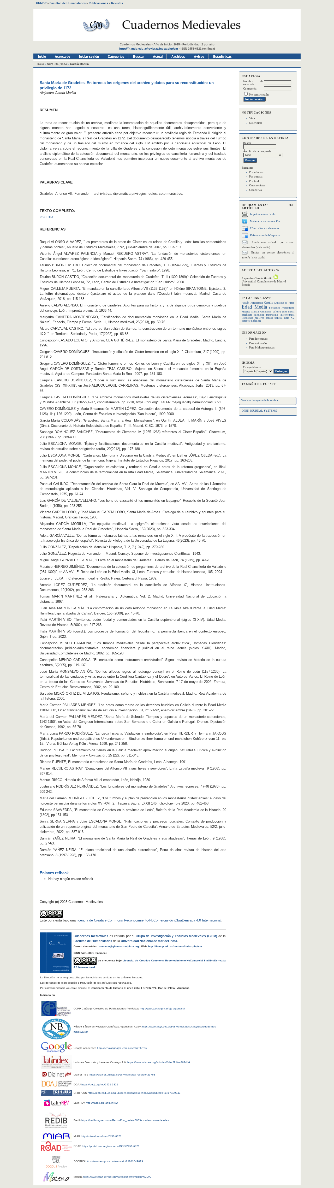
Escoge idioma (252, 367)
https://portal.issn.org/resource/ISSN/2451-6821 (111, 1146)
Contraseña (250, 88)
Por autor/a (256, 176)
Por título (254, 180)
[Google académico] (56, 1047)
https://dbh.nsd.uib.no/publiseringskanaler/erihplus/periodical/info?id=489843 (134, 1092)
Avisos (199, 56)
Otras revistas (257, 185)
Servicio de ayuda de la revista (259, 400)
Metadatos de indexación (265, 221)
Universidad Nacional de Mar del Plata (149, 941)
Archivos (178, 56)
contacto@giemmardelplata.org (119, 946)
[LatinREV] (56, 1107)
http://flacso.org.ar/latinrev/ (102, 1102)
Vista (252, 118)
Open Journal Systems (259, 410)
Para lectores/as (258, 338)
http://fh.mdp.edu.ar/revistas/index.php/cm (148, 48)
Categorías (255, 189)
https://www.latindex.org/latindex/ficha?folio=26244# (158, 1062)
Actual (158, 56)
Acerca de (62, 56)
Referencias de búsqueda (265, 235)
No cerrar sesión (259, 94)
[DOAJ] (57, 1086)
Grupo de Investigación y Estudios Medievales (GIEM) (176, 936)
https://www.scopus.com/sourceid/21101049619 (114, 1161)
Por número (256, 172)
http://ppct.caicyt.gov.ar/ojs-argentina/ (162, 1008)
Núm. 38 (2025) (57, 64)
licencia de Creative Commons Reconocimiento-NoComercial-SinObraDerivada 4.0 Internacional (149, 920)
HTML (50, 217)
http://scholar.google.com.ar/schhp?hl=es (122, 1048)
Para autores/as (258, 343)
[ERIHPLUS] (56, 1095)
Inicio (42, 56)
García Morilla (79, 64)
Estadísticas (222, 56)
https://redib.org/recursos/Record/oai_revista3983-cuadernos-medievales (125, 1120)
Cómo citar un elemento (264, 228)
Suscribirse (255, 122)
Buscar (138, 56)
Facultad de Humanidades (93, 941)
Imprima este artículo (263, 214)
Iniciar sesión (89, 56)
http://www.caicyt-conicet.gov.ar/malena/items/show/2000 (117, 1176)
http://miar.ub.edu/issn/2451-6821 (101, 1136)
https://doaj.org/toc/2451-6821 (99, 1084)
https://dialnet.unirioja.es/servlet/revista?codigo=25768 (122, 1074)
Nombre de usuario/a (253, 82)
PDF (42, 217)
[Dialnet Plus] (57, 1077)
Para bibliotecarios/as (262, 347)
